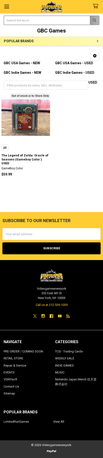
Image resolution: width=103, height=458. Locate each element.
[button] (94, 56)
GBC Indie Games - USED (74, 73)
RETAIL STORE (13, 358)
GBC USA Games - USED (74, 63)
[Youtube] (59, 316)
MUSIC (59, 372)
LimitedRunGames (16, 421)
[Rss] (67, 316)
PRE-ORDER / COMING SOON (23, 351)
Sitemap (9, 393)
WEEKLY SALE (64, 358)
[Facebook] (51, 316)
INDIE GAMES (64, 365)
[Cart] (96, 6)
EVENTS (9, 372)
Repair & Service (15, 365)
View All (58, 421)
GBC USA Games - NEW (22, 63)
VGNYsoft (10, 379)
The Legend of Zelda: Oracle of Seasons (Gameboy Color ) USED (24, 159)
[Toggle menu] (6, 6)
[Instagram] (43, 316)
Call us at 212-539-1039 (52, 305)
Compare (4, 147)
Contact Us (11, 386)
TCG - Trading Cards (69, 351)
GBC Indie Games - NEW (22, 73)
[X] (34, 316)
